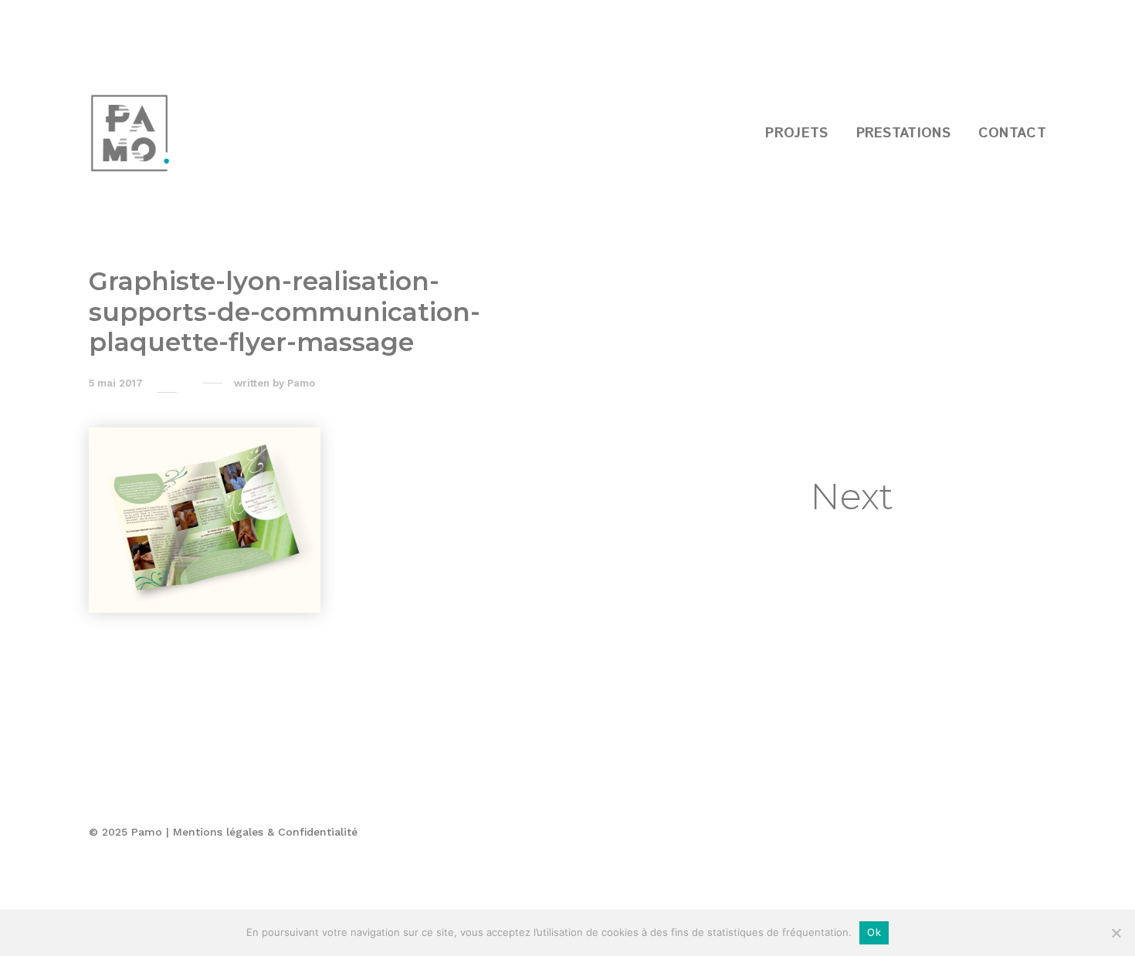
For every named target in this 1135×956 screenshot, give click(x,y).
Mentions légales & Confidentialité (265, 832)
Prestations (903, 133)
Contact (1012, 133)
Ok (874, 932)
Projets (796, 133)
